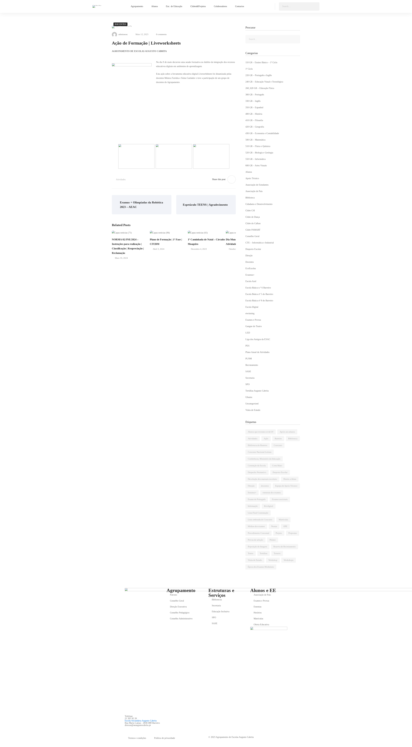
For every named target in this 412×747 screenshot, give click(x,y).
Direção (249, 255)
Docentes (120, 24)
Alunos (248, 172)
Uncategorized (251, 403)
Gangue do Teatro (253, 326)
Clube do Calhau (253, 223)
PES (247, 346)
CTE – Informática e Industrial (259, 242)
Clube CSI (250, 210)
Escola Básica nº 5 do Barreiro (259, 294)
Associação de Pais (253, 191)
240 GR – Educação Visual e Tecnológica (264, 82)
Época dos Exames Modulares (261, 567)
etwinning (249, 313)
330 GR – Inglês (252, 101)
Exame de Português (257, 499)
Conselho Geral (252, 236)
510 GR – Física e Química (257, 146)
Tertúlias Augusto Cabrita (257, 391)
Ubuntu (248, 397)
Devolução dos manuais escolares (262, 479)
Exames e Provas (253, 320)
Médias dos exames (256, 526)
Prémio (273, 540)
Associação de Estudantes (256, 185)
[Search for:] (299, 6)
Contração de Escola (257, 465)
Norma (274, 526)
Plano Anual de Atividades (257, 352)
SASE (248, 371)
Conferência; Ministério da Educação (264, 459)
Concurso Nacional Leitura (259, 452)
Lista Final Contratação (258, 513)
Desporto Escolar (253, 249)
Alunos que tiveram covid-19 (260, 432)
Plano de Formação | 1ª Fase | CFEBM (166, 241)
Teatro (250, 553)
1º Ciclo (249, 69)
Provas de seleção (255, 540)
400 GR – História (253, 114)
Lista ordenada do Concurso (260, 519)
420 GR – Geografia (254, 127)
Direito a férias (289, 479)
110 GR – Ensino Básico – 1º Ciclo (261, 62)
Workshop (272, 560)
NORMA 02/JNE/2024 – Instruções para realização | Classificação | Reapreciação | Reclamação (128, 246)
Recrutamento (251, 365)
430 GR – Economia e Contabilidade (262, 133)
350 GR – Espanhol (254, 107)
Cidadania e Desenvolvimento (258, 204)
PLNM (248, 358)
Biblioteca (250, 197)
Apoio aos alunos (287, 432)
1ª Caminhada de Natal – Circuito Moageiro (206, 241)
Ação (266, 438)
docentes (265, 486)
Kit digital (268, 506)
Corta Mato (277, 465)
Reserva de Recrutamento (284, 546)
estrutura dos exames (272, 492)
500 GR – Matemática (255, 140)
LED (247, 333)
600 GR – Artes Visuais (256, 165)
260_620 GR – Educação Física (259, 88)
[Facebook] (126, 728)
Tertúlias (263, 553)
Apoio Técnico (252, 178)
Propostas (292, 533)
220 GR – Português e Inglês (258, 75)
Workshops (288, 560)
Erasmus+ (249, 275)
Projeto (279, 533)
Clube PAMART (252, 230)
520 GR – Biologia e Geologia (259, 152)
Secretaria (249, 378)
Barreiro (278, 438)
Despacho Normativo (257, 472)
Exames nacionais (280, 499)
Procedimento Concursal (258, 533)
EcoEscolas (250, 268)
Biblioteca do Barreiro (257, 445)
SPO (247, 384)
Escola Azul (250, 281)
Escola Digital (251, 307)
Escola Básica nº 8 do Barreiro (259, 300)
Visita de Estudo (252, 410)
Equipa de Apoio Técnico (286, 486)
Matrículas (283, 519)
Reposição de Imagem (257, 546)
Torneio (277, 553)
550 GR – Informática (255, 159)
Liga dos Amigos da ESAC (257, 339)
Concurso (278, 445)
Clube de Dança (252, 217)
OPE (285, 526)
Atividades (121, 179)
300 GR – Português (254, 94)
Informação (253, 506)
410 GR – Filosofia (254, 120)
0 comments (161, 34)
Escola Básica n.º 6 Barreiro (258, 288)
